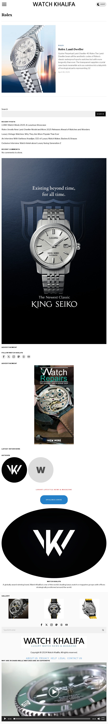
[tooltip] (4, 357)
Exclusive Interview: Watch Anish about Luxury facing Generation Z (31, 143)
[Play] (5, 718)
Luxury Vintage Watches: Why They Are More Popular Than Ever (30, 134)
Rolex (61, 45)
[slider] (52, 718)
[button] (103, 630)
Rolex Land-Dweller (71, 49)
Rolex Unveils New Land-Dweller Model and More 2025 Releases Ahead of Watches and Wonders (46, 129)
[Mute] (98, 718)
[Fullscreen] (103, 718)
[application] (54, 691)
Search (5, 109)
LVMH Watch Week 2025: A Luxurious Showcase (24, 125)
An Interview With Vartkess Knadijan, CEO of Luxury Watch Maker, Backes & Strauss (39, 138)
